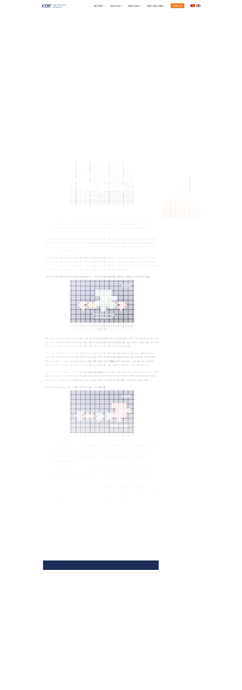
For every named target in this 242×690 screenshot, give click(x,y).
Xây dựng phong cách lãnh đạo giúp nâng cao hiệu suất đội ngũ (184, 87)
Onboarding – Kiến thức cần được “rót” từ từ (67, 140)
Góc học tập (155, 5)
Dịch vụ (115, 5)
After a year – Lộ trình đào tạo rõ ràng (64, 147)
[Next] (155, 556)
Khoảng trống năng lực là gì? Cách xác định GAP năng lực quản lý (185, 109)
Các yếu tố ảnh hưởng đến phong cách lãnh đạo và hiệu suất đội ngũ (185, 120)
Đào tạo (133, 5)
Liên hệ (177, 5)
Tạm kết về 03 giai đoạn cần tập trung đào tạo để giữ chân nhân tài (78, 151)
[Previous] (47, 556)
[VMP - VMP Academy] (54, 5)
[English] (198, 5)
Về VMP (98, 5)
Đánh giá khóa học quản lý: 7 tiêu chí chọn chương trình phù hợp (184, 76)
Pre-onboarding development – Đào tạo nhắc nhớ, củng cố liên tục (78, 143)
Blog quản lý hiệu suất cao (101, 49)
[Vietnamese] (192, 5)
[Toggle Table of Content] (157, 136)
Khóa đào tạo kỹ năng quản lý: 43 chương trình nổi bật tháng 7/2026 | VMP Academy (184, 98)
